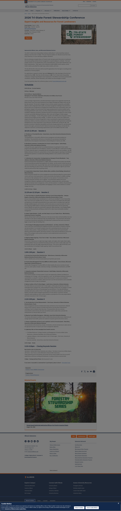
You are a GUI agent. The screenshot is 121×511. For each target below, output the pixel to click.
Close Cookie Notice (92, 508)
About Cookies (79, 508)
